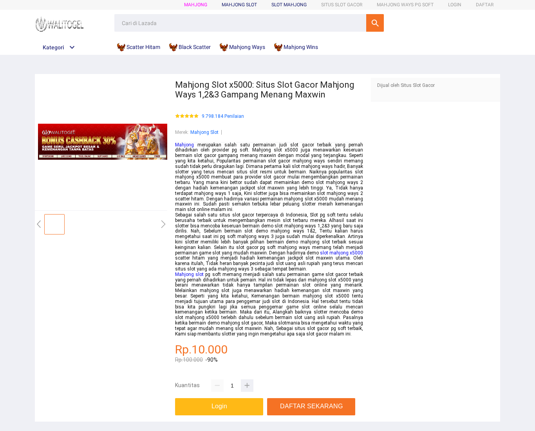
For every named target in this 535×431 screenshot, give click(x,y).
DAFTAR (484, 4)
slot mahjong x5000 (341, 253)
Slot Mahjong (289, 4)
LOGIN (454, 4)
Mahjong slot (189, 274)
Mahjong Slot (204, 132)
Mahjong (195, 4)
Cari (375, 23)
